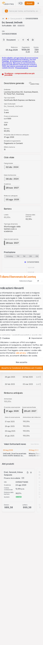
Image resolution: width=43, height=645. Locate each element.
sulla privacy (21, 353)
